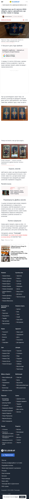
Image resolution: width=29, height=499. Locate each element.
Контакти (4, 476)
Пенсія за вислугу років (7, 443)
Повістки (19, 377)
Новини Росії (5, 356)
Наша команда (6, 478)
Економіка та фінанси (5, 306)
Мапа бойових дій (7, 377)
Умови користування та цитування (11, 468)
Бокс (18, 311)
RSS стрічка (5, 486)
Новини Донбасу (7, 295)
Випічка (19, 429)
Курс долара (5, 321)
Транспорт (5, 313)
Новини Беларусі (7, 363)
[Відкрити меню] (2, 2)
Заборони (19, 406)
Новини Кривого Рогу (6, 292)
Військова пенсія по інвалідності (7, 437)
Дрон (3, 339)
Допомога (19, 294)
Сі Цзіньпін (5, 405)
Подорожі (19, 358)
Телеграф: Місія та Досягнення (10, 483)
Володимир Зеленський (5, 399)
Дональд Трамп (6, 402)
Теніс (18, 314)
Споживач (19, 353)
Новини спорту (19, 306)
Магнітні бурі (20, 366)
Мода (18, 356)
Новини (3, 272)
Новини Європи (6, 350)
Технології (5, 332)
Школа (18, 289)
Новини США (6, 353)
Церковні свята (21, 398)
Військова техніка (7, 390)
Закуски (19, 442)
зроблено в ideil (6, 494)
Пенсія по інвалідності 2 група (7, 432)
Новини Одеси (6, 283)
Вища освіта (20, 291)
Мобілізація (18, 374)
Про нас (4, 460)
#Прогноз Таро (9, 240)
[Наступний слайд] (27, 5)
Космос (4, 334)
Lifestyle (17, 347)
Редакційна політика (7, 465)
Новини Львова (6, 286)
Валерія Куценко (8, 16)
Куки (16, 497)
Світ (2, 347)
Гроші (4, 310)
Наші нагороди (6, 473)
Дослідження (20, 342)
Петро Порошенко (7, 416)
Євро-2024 (19, 319)
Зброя (4, 385)
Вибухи (4, 380)
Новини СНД (5, 358)
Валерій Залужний (7, 410)
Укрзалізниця (6, 323)
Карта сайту (5, 481)
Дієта (18, 337)
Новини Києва (6, 275)
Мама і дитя (20, 332)
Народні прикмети (21, 401)
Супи (18, 434)
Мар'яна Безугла (7, 418)
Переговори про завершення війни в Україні (15, 5)
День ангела (20, 409)
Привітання (20, 369)
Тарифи (4, 318)
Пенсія (3, 426)
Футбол (19, 309)
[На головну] (14, 2)
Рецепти (17, 426)
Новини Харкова (7, 278)
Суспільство (19, 272)
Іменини (19, 412)
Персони (3, 395)
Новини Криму (6, 298)
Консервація (20, 432)
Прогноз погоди (21, 296)
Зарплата (19, 275)
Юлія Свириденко (7, 421)
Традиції (19, 404)
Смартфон (5, 342)
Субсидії (19, 283)
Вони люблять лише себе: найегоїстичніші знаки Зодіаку (17, 192)
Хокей (18, 317)
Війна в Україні (5, 374)
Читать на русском (6, 19)
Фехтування (20, 322)
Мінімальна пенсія (7, 440)
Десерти (19, 437)
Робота (18, 278)
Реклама (4, 470)
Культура (19, 361)
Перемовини (5, 382)
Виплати (19, 281)
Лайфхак (19, 363)
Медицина (19, 286)
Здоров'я (18, 328)
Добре (22, 497)
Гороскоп (19, 350)
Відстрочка (20, 382)
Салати (19, 440)
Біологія (4, 337)
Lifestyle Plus (12, 188)
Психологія (20, 339)
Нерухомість (5, 315)
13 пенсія (5, 429)
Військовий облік (21, 387)
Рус (27, 1)
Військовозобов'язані (22, 385)
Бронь (18, 380)
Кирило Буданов (6, 413)
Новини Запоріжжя (7, 289)
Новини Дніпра (6, 281)
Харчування (20, 334)
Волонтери (5, 387)
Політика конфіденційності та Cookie (12, 463)
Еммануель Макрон (7, 408)
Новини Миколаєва (7, 300)
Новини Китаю (6, 361)
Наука (3, 328)
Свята (17, 395)
